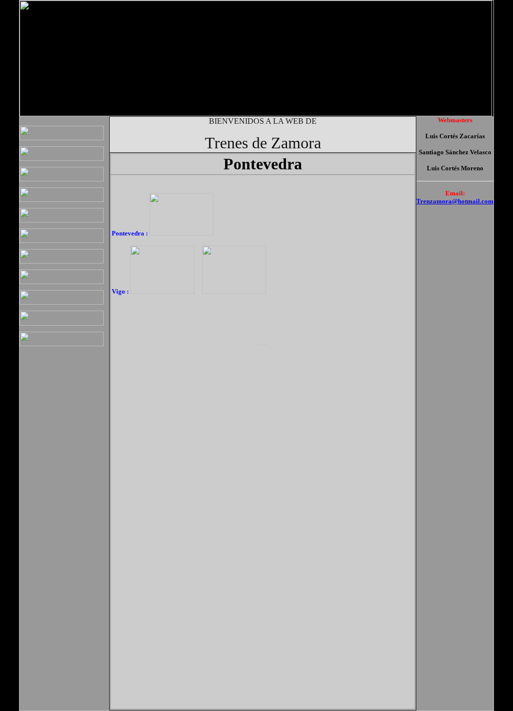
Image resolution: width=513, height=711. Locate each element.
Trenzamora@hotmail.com (454, 201)
